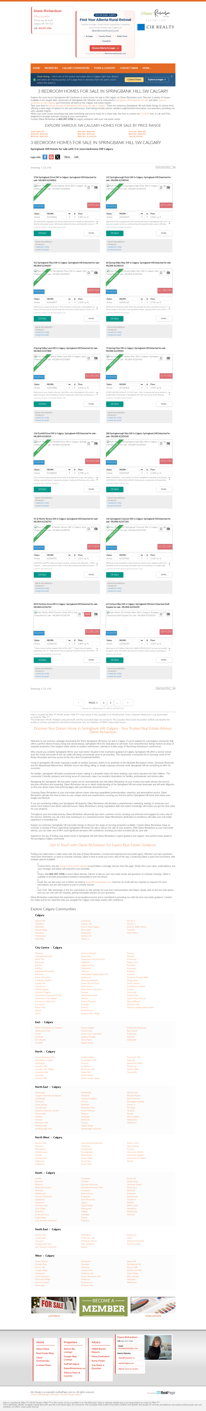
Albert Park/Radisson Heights (48, 1028)
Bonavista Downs (43, 1188)
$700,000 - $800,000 (137, 132)
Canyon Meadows (43, 1197)
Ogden (84, 1247)
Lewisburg (85, 921)
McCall (84, 1102)
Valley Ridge (132, 1273)
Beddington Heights (44, 1060)
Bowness (39, 1146)
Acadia (38, 1178)
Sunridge (131, 1108)
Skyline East (132, 1093)
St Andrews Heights (136, 986)
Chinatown (40, 986)
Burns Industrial (42, 977)
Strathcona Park (134, 1270)
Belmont (39, 1185)
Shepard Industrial (135, 1241)
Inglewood (86, 977)
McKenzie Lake (88, 1238)
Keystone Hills (41, 1123)
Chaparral (39, 1203)
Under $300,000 (37, 132)
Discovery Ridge (42, 1279)
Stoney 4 (131, 924)
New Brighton (87, 1244)
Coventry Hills (41, 1072)
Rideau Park (132, 962)
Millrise (84, 1212)
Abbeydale (40, 1093)
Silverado (131, 1191)
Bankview (39, 962)
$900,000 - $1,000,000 (87, 136)
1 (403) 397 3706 (42, 247)
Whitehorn (132, 1123)
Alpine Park (40, 921)
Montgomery (87, 1152)
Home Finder (98, 1360)
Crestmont (40, 1273)
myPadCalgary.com (126, 1363)
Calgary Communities (75, 68)
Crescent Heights (43, 992)
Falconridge (40, 1114)
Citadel (38, 1155)
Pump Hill (131, 1178)
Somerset (131, 1194)
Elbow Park (40, 1008)
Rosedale (131, 965)
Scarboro (131, 974)
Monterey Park (88, 1108)
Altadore (39, 953)
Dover (38, 1034)
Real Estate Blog (45, 1353)
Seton (129, 1238)
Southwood (132, 1197)
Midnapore (86, 1209)
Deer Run (39, 1212)
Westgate (131, 1279)
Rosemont (131, 968)
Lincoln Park (86, 1270)
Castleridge (40, 1099)
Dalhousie (39, 1161)
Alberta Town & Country (128, 1369)
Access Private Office (70, 1395)
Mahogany (86, 1235)
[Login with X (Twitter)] (57, 159)
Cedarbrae (40, 1200)
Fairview (85, 1182)
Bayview (39, 1182)
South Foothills (134, 1244)
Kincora (84, 1063)
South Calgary (133, 983)
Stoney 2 (131, 921)
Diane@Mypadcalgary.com (98, 882)
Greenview (86, 956)
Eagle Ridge (40, 1218)
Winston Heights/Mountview (140, 1008)
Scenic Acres (133, 1143)
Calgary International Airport (48, 1096)
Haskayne (39, 933)
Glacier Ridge (41, 930)
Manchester (86, 986)
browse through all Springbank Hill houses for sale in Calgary (76, 106)
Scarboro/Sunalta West (137, 977)
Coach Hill (40, 1267)
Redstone (85, 1120)
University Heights (135, 1155)
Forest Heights (88, 1028)
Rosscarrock (86, 1282)
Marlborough (41, 1126)
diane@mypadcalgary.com (128, 1348)
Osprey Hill (86, 924)
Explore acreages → (157, 80)
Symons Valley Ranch (136, 927)
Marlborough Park (43, 1129)
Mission (84, 998)
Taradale (131, 1111)
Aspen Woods (41, 1261)
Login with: (36, 157)
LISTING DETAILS (42, 233)
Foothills (39, 1043)
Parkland (85, 1221)
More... (147, 68)
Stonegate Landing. (135, 1102)
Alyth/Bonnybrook (43, 956)
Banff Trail (39, 959)
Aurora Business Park (45, 1057)
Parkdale (85, 1004)
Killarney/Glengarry (90, 980)
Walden (130, 1203)
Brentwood (40, 1149)
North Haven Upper (90, 1078)
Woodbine (131, 1209)
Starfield (131, 1037)
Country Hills (41, 1066)
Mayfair (84, 992)
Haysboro (85, 1191)
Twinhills (131, 930)
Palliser (84, 1218)
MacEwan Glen (88, 1069)
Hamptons (86, 1146)
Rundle (84, 1123)
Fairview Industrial (89, 1185)
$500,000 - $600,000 (86, 132)
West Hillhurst (133, 1001)
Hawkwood (86, 1149)
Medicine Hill (87, 1273)
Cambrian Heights (43, 980)
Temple (130, 1114)
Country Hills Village (44, 1069)
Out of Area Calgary (90, 927)
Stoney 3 (131, 1105)
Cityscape (39, 1102)
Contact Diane (129, 68)
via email (145, 114)
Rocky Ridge (87, 1158)
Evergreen (85, 1178)
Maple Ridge (87, 1206)
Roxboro (131, 971)
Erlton (38, 1014)
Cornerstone (41, 1108)
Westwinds (132, 1120)
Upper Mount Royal (136, 998)
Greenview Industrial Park (93, 959)
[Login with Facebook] (45, 159)
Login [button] (76, 157)
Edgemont (39, 1164)
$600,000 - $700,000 (86, 134)
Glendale (85, 1264)
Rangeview (86, 933)
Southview (132, 1034)
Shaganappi (132, 980)
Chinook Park (41, 1206)
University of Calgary (136, 1158)
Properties (51, 68)
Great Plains (86, 1040)
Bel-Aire (38, 965)
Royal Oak (86, 1161)
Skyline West (133, 1069)
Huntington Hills (88, 1060)
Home (36, 68)
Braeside (39, 1191)
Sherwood (131, 1066)
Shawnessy (132, 1188)
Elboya (38, 1011)
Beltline (38, 968)
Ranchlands (86, 1155)
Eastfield (39, 1037)
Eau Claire (39, 1004)
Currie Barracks (42, 1276)
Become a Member (103, 1313)
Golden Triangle (88, 1037)
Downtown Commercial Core (48, 995)
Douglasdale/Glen (43, 1244)
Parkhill (84, 1008)
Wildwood (131, 1282)
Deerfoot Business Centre (47, 1111)
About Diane (42, 1349)
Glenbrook (86, 1261)
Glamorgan (40, 1285)
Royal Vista (86, 1164)
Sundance (131, 1200)
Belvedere (39, 927)
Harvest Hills (41, 1078)
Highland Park (87, 965)
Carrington (40, 1063)
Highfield (85, 962)
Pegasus (85, 1114)
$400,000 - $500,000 (39, 136)
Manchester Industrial (91, 989)
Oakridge (85, 1215)
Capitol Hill (40, 983)
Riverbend (131, 1235)
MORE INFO (153, 1310)
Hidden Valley (87, 1057)
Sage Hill (131, 1060)
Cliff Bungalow (42, 989)
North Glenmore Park (91, 1276)
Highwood (86, 968)
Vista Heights (133, 1117)
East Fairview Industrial (45, 1221)
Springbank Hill (134, 1264)
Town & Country (104, 68)
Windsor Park (133, 1004)
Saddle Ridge (87, 1126)
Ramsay (130, 953)
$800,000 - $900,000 (137, 134)
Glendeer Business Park (92, 1188)
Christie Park (41, 1264)
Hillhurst (85, 971)
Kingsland (85, 1197)
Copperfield (40, 1238)
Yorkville (131, 1215)
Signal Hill (131, 1261)
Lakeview (85, 1267)
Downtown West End (45, 1001)
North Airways (88, 1111)
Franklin (38, 1117)
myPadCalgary (71, 1364)
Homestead (40, 936)
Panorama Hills (134, 1057)
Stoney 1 (85, 939)
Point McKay (87, 1011)
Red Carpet (132, 1031)
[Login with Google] (51, 159)
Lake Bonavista (88, 1200)
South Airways (133, 1099)
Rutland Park (87, 1285)
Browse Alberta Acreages (103, 48)
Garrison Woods (88, 953)
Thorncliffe (132, 1072)
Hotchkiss (39, 939)
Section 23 (86, 936)
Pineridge (85, 1117)
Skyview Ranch (134, 1096)
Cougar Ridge (41, 1270)
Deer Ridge (40, 1209)
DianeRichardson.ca (74, 1368)
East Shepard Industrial (45, 1247)
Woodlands (132, 1212)
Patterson (85, 1279)
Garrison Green (42, 1282)
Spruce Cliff (132, 1267)
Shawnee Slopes (134, 1185)
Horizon (39, 1120)
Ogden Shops (87, 1043)
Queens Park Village (90, 1014)
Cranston (39, 1241)
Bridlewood (40, 1194)
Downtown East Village (46, 998)
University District (135, 1152)
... (117, 703)
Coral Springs (41, 1105)
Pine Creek (86, 930)
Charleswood (41, 1152)
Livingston (85, 1066)
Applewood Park (42, 1031)
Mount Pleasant (88, 1001)
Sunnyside (131, 992)
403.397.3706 (44, 28)
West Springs (133, 1276)
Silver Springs (133, 1146)
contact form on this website (73, 866)
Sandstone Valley (135, 1063)
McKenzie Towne (89, 1241)
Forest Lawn (86, 1031)
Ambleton (39, 924)
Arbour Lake (40, 1143)
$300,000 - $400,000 (39, 134)
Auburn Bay (40, 1235)
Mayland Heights (89, 1099)
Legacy (84, 1203)
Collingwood (41, 1158)
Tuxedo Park (132, 995)
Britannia (39, 974)
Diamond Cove (42, 1215)
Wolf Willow (132, 933)
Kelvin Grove (87, 1194)
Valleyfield (131, 1040)
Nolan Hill (85, 1072)
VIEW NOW (53, 1310)
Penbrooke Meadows (137, 1028)
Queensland (132, 1182)
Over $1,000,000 (136, 136)
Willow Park (132, 1206)
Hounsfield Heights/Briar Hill (94, 974)
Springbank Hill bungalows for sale (132, 100)
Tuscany (130, 1149)
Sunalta (130, 989)
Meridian (85, 1105)
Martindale (86, 1093)
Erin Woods (40, 1040)
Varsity (130, 1161)
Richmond (131, 959)
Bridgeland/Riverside (44, 971)
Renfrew (131, 956)
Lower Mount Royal (90, 983)
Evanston (39, 1075)
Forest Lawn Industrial (91, 1034)
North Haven (87, 1075)
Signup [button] (67, 157)
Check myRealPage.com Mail (45, 1395)
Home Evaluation (100, 1356)
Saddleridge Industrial (91, 1129)
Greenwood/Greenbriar (92, 1143)
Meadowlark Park (89, 995)
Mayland (85, 1096)
